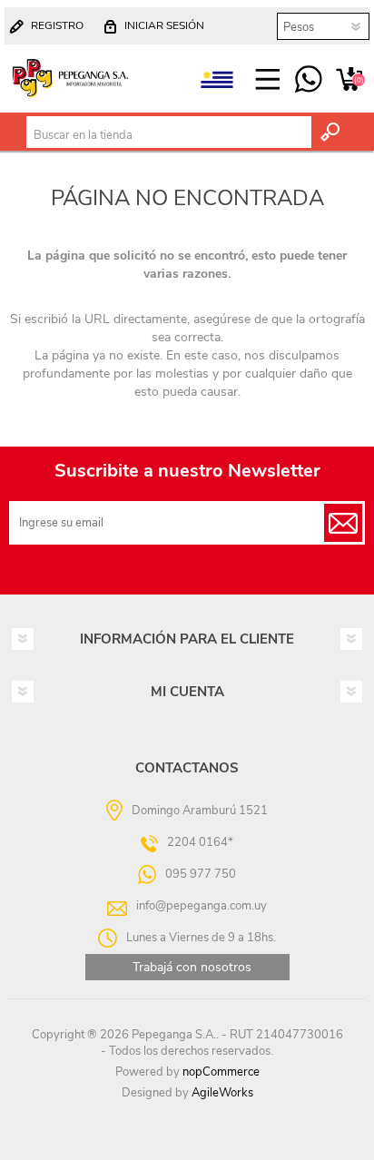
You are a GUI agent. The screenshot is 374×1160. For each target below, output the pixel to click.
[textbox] (169, 135)
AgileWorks (222, 1093)
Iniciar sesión (164, 25)
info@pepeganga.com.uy (201, 906)
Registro (57, 25)
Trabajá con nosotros (192, 967)
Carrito (349, 80)
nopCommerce (221, 1072)
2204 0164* (200, 842)
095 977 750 (308, 80)
